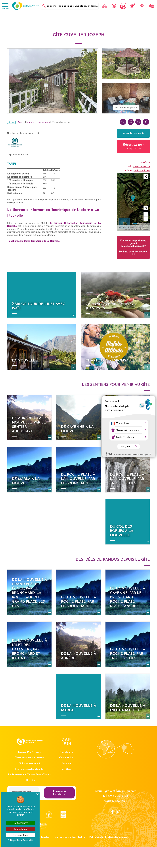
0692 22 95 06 (141, 167)
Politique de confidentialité (69, 837)
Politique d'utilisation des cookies (108, 837)
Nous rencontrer (115, 801)
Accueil (21, 122)
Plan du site (66, 752)
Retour (11, 122)
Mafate (30, 122)
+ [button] (146, 214)
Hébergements (43, 122)
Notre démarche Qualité (29, 769)
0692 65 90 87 (142, 170)
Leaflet (123, 226)
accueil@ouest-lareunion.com (115, 791)
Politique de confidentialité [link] (20, 840)
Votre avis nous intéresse (29, 758)
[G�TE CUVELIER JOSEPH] (133, 198)
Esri (134, 226)
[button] (146, 176)
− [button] (146, 218)
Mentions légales (39, 837)
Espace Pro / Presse (29, 752)
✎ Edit (135, 223)
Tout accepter (20, 823)
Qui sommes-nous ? (29, 763)
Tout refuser (20, 829)
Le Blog (66, 769)
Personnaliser (20, 835)
